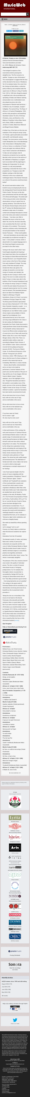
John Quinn (11, 1078)
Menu (5, 19)
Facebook (16, 31)
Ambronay (16, 773)
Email (22, 31)
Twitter (10, 31)
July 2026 (4, 986)
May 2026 (4, 992)
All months (5, 995)
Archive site (23, 1048)
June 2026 (5, 989)
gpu (20, 773)
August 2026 (5, 984)
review (17, 620)
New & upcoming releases (15, 832)
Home (6, 24)
